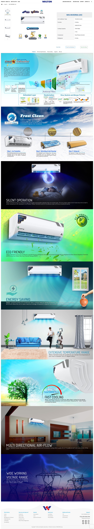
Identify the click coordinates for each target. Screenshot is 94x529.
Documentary (65, 517)
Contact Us (21, 514)
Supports (56, 51)
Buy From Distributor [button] (70, 47)
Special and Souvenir (37, 517)
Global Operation (7, 519)
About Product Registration (24, 520)
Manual (60, 51)
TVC (63, 514)
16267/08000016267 (85, 514)
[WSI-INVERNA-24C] (8, 12)
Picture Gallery (50, 51)
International (35, 514)
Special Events (65, 515)
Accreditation (6, 522)
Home (5, 514)
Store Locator (21, 517)
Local (34, 515)
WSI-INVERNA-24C (12, 4)
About (5, 515)
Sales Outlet (21, 515)
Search (5, 4)
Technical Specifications (41, 51)
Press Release (50, 517)
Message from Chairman (9, 517)
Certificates (6, 520)
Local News (50, 514)
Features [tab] (34, 51)
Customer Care (21, 519)
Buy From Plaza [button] (84, 47)
